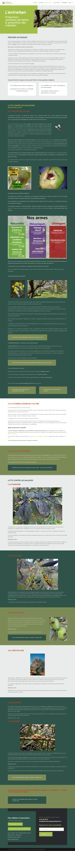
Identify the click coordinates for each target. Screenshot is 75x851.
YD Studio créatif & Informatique (39, 849)
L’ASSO (69, 2)
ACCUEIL (35, 2)
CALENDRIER (64, 2)
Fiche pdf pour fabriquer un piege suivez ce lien (27, 337)
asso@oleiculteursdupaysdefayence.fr (50, 821)
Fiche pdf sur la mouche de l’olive (52, 390)
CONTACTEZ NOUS (14, 837)
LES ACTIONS (56, 2)
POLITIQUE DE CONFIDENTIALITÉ (19, 833)
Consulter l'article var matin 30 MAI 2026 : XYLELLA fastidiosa (32, 467)
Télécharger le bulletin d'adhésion (19, 828)
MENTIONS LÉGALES (15, 835)
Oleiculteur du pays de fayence (20, 849)
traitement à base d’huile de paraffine (38, 436)
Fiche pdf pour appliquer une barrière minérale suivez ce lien (32, 362)
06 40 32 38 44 (43, 819)
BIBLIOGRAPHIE (13, 839)
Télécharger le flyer (15, 824)
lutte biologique (13, 433)
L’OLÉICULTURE (48, 2)
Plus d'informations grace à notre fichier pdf (27, 637)
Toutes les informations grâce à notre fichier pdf (24, 800)
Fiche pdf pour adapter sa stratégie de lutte (20, 390)
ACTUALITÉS (40, 2)
